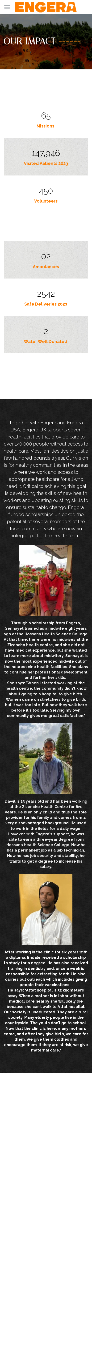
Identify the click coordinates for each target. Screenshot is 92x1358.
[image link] (46, 7)
